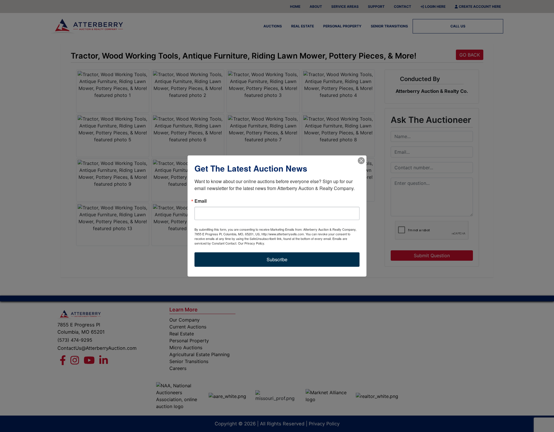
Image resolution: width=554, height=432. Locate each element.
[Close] (361, 160)
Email (200, 201)
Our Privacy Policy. (251, 243)
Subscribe (277, 259)
